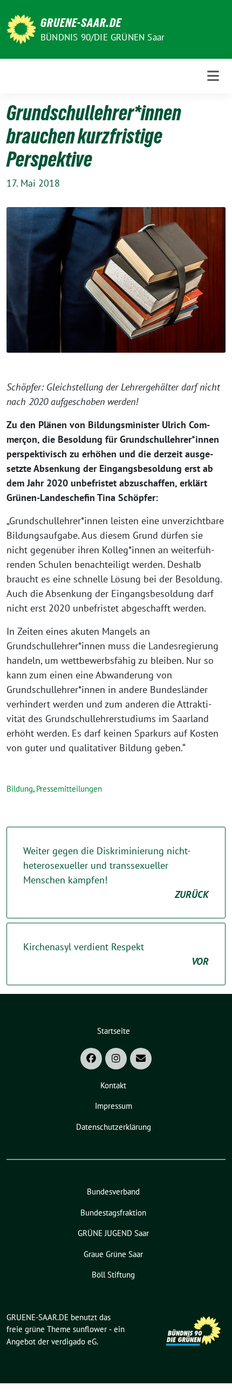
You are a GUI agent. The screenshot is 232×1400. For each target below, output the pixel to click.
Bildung (19, 789)
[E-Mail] (141, 1058)
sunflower (90, 1329)
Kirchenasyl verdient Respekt (116, 954)
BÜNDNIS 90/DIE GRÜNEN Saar (102, 37)
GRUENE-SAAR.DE (80, 23)
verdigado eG (74, 1341)
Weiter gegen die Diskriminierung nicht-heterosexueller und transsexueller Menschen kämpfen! (116, 873)
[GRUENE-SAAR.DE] (21, 28)
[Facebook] (91, 1058)
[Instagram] (116, 1058)
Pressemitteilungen (69, 789)
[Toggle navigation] (213, 76)
